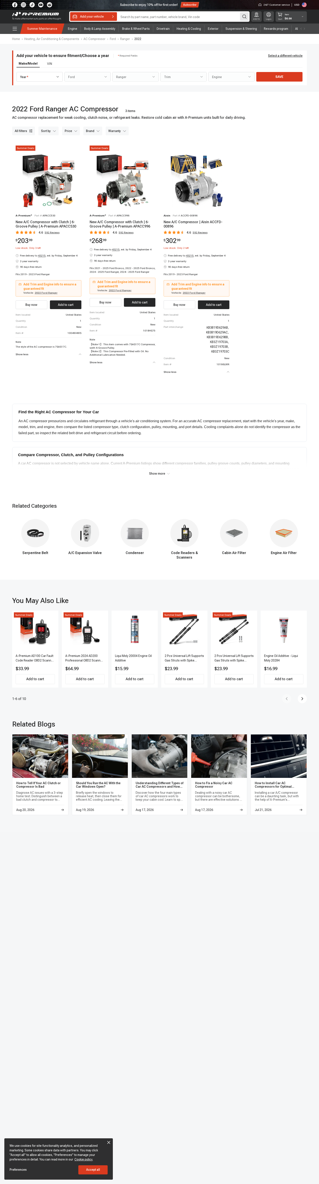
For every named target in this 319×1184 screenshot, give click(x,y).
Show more (157, 473)
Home (16, 39)
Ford (113, 39)
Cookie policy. (83, 1159)
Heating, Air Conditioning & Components (51, 39)
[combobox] (39, 76)
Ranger (125, 39)
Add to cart (35, 679)
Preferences (18, 1169)
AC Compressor (94, 39)
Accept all (93, 1169)
